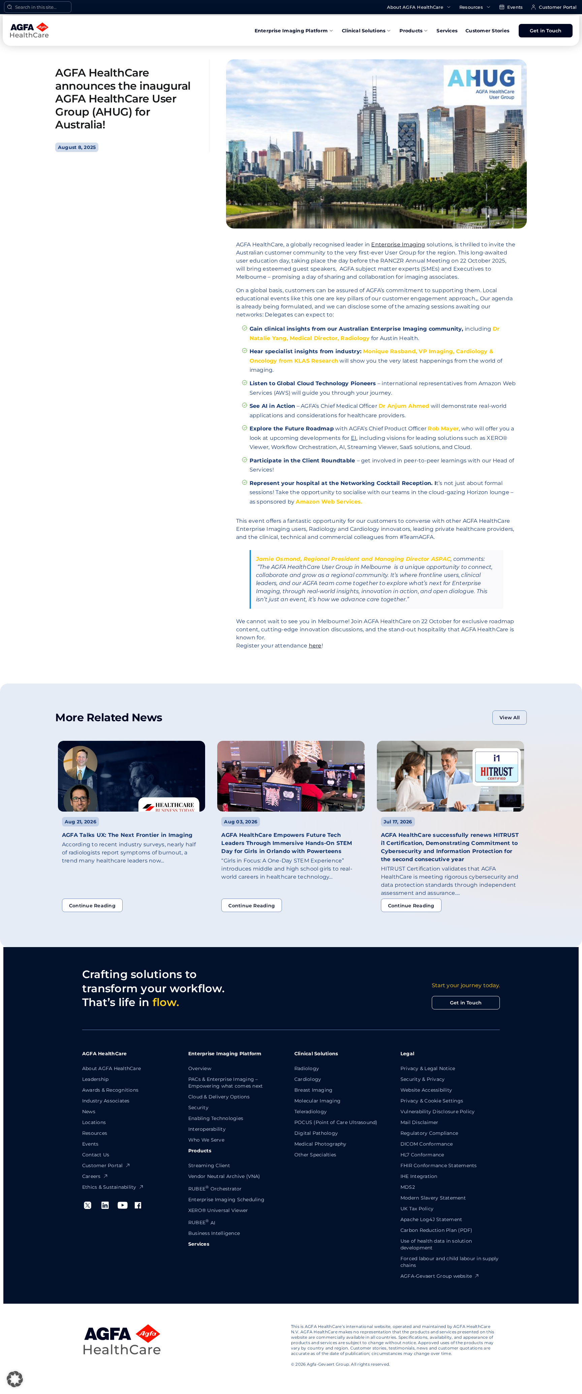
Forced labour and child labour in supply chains (449, 1261)
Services (447, 31)
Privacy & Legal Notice (427, 1068)
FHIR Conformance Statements (438, 1165)
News (88, 1112)
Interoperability (207, 1129)
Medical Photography (320, 1144)
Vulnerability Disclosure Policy (437, 1112)
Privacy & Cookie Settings (431, 1101)
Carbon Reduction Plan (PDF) (436, 1230)
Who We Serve (206, 1140)
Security (198, 1107)
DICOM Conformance (426, 1144)
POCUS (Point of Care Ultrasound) (336, 1122)
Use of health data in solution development (436, 1244)
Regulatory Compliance (429, 1133)
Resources (471, 7)
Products (410, 31)
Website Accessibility (426, 1090)
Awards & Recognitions (110, 1090)
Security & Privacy (422, 1079)
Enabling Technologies (215, 1118)
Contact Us (95, 1155)
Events (515, 7)
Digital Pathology (316, 1133)
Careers (91, 1176)
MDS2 (407, 1187)
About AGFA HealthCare (415, 7)
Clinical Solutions (363, 31)
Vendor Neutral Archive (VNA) (224, 1176)
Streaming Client (209, 1165)
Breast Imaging (313, 1090)
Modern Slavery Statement (433, 1198)
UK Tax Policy (416, 1209)
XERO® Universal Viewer (218, 1210)
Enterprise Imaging (398, 244)
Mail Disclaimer (419, 1122)
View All (509, 718)
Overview (199, 1068)
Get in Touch (546, 31)
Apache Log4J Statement (431, 1219)
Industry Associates (106, 1101)
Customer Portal (558, 7)
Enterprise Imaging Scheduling (226, 1199)
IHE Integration (419, 1176)
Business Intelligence (214, 1233)
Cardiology (307, 1079)
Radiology (306, 1068)
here (315, 645)
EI (353, 438)
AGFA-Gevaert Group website (436, 1276)
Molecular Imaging (317, 1101)
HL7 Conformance (422, 1155)
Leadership (95, 1079)
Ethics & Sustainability (109, 1187)
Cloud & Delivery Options (219, 1097)
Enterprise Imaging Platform (291, 31)
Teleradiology (310, 1112)
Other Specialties (315, 1155)
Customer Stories (487, 31)
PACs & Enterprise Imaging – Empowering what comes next (225, 1082)
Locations (94, 1122)
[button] (15, 1379)
